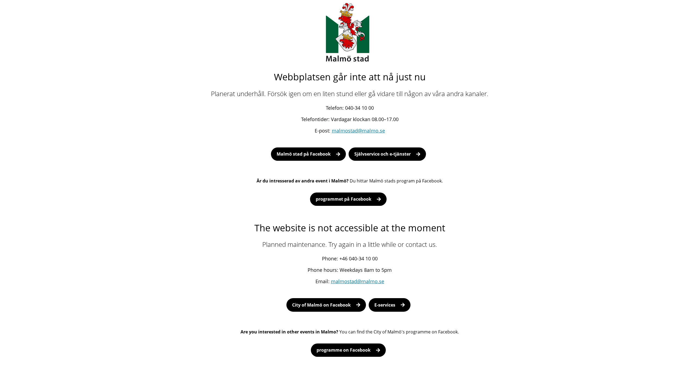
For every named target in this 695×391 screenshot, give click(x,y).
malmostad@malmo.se (358, 130)
